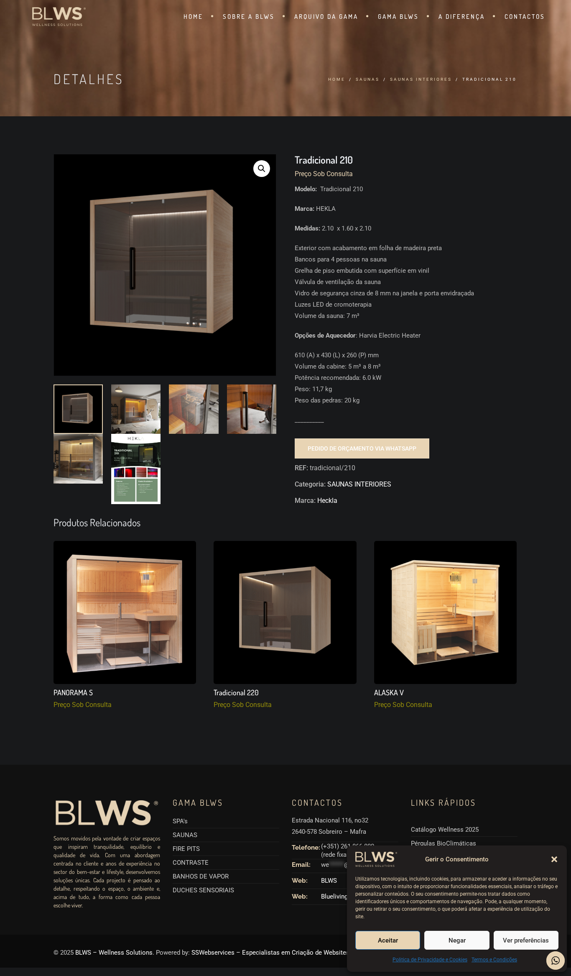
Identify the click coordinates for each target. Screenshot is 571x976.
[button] (554, 859)
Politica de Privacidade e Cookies (430, 960)
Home (336, 79)
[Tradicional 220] (285, 612)
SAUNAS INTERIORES (421, 79)
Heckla (327, 501)
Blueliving (334, 896)
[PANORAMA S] (125, 612)
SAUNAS (368, 79)
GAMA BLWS (398, 16)
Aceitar (388, 940)
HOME (193, 16)
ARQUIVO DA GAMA (326, 16)
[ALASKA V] (445, 612)
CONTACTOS (525, 16)
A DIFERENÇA (461, 16)
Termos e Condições (494, 960)
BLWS (329, 880)
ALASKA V (389, 692)
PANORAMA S (73, 692)
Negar (457, 940)
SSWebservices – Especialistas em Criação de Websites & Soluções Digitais (298, 952)
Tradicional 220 (236, 692)
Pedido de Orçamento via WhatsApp (362, 448)
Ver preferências (526, 940)
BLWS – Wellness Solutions (114, 952)
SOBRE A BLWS (249, 16)
